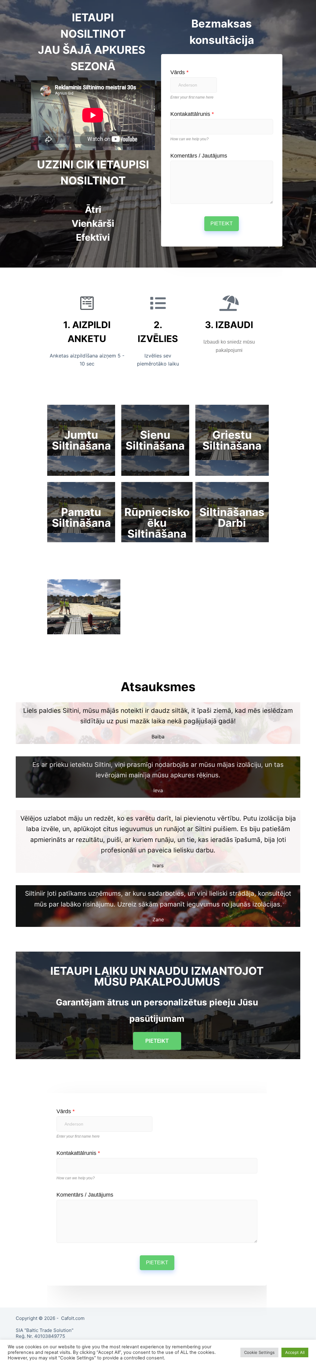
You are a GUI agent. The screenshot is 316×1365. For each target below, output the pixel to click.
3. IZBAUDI (229, 324)
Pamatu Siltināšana (81, 517)
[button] (157, 1041)
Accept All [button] (295, 1352)
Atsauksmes (158, 686)
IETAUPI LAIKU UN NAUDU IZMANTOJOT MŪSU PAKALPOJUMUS (157, 976)
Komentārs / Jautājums (198, 156)
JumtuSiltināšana (81, 440)
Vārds (179, 72)
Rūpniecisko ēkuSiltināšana (156, 522)
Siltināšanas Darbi (231, 517)
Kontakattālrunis (192, 114)
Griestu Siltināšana (231, 440)
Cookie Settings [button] (259, 1352)
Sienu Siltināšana (155, 440)
